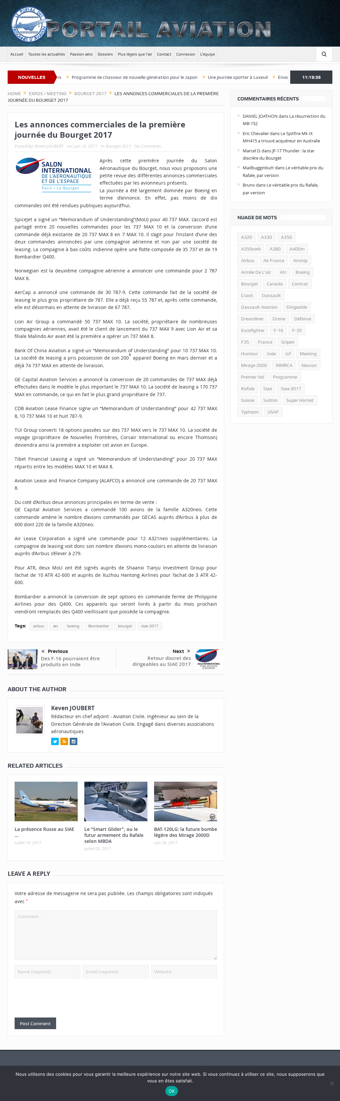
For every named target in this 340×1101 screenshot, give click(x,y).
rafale (247, 388)
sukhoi (270, 400)
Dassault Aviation (259, 307)
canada (275, 283)
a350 (286, 237)
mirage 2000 (254, 365)
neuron (309, 365)
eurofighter (253, 330)
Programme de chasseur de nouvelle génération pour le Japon (111, 77)
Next (178, 651)
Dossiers (105, 54)
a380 (275, 248)
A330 (266, 237)
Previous (58, 651)
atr (55, 626)
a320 (246, 237)
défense (302, 318)
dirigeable (297, 307)
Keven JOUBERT (49, 146)
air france (273, 260)
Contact (164, 54)
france (265, 342)
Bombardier (98, 626)
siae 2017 (149, 626)
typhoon (250, 411)
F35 (245, 342)
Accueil (16, 54)
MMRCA (284, 365)
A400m (297, 248)
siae (267, 388)
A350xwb (251, 248)
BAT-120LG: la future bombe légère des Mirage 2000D (185, 832)
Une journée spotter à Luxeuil (214, 77)
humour (249, 353)
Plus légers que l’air (135, 54)
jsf (288, 353)
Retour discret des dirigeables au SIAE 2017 (161, 661)
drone (279, 318)
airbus (38, 626)
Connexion (185, 54)
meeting (308, 353)
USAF (273, 411)
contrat (300, 283)
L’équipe (207, 54)
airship (300, 260)
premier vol (252, 377)
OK (172, 1091)
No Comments (147, 146)
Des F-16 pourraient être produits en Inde (70, 661)
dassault (271, 295)
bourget (125, 626)
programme (285, 377)
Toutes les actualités (46, 54)
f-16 (278, 330)
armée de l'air (256, 272)
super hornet (300, 400)
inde (271, 353)
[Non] (331, 1083)
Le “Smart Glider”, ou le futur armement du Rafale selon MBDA (113, 835)
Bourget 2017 (118, 146)
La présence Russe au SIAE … (44, 832)
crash (247, 295)
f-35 (297, 330)
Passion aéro (81, 54)
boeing (73, 626)
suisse (247, 400)
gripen (288, 342)
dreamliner (252, 318)
